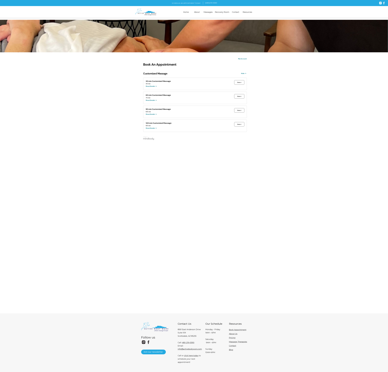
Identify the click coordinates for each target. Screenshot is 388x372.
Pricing (232, 338)
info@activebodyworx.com (190, 349)
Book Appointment (237, 330)
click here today (191, 356)
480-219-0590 (188, 343)
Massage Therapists (238, 342)
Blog (231, 350)
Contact (232, 346)
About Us (233, 334)
